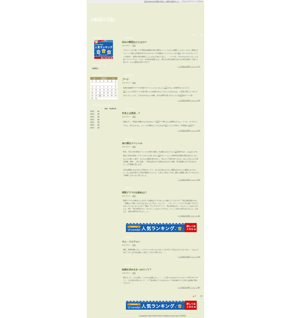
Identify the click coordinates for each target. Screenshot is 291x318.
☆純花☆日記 (102, 19)
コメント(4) (195, 101)
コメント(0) (195, 257)
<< (94, 78)
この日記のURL (184, 67)
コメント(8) (195, 288)
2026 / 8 (104, 78)
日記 (134, 46)
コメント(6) (195, 180)
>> (113, 78)
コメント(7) (195, 67)
